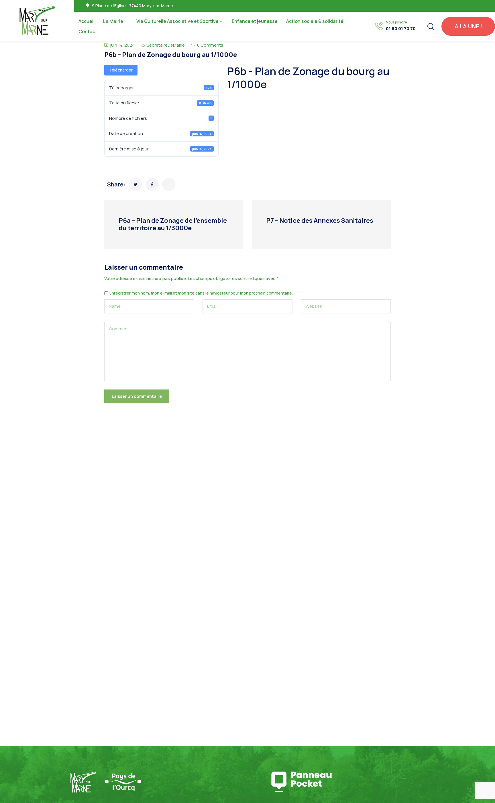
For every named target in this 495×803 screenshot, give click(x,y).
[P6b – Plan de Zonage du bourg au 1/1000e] (135, 184)
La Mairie (113, 21)
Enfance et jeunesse (255, 21)
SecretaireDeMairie (166, 45)
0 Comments (210, 45)
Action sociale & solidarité (315, 21)
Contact (87, 31)
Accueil (86, 21)
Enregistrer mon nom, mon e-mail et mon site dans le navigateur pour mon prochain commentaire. (201, 293)
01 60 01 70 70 (401, 28)
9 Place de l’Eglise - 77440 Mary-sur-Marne (132, 5)
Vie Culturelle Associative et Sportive (177, 21)
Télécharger (121, 70)
